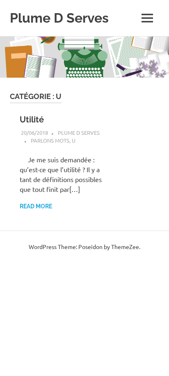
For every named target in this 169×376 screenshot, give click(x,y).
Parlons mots (50, 140)
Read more (36, 206)
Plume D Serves (59, 17)
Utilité (32, 120)
